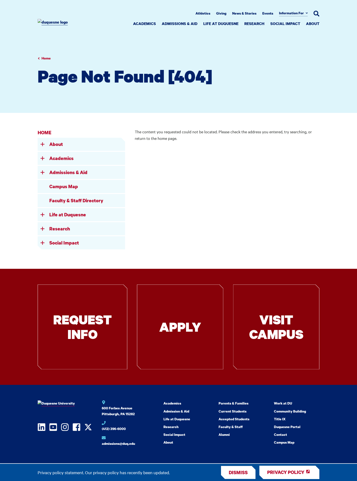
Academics (144, 23)
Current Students (232, 411)
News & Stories (244, 13)
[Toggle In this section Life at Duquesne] (42, 214)
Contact (280, 434)
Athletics (203, 13)
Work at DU (283, 403)
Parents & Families (233, 403)
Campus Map (63, 186)
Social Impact (285, 23)
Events (267, 13)
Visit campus (276, 327)
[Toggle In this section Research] (42, 228)
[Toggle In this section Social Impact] (42, 242)
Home (46, 58)
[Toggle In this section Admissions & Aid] (42, 172)
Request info (82, 327)
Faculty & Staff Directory (76, 200)
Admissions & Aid (179, 23)
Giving (221, 13)
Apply (180, 326)
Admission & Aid (176, 411)
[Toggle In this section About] (42, 144)
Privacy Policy (285, 472)
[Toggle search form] (316, 14)
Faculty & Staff (231, 426)
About (312, 23)
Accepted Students (234, 419)
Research (254, 23)
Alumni (224, 434)
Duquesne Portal (287, 426)
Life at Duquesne (220, 23)
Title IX (280, 419)
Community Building (290, 411)
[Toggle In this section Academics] (42, 158)
